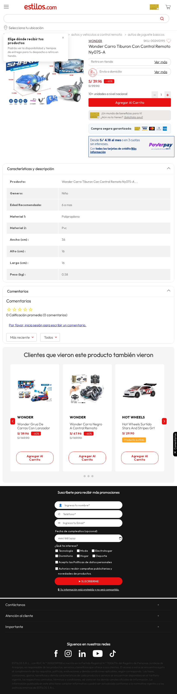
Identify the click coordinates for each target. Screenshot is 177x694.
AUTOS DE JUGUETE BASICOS (146, 34)
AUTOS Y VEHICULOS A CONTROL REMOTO (96, 34)
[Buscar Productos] (162, 18)
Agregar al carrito (35, 458)
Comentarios (175, 442)
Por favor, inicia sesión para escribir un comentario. (47, 325)
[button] (12, 7)
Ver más (160, 62)
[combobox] (86, 18)
